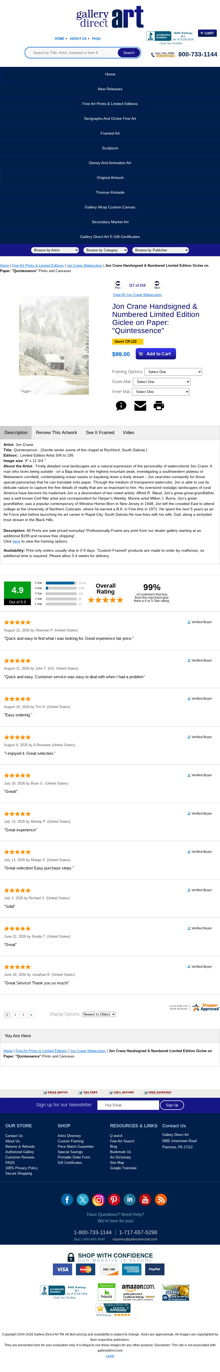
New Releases (110, 89)
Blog (113, 1146)
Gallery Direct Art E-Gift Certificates (110, 236)
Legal (110, 1356)
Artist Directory (69, 1136)
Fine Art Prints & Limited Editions (110, 104)
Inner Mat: (122, 391)
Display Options (64, 1014)
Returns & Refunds (20, 1146)
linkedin (130, 1199)
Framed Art (110, 133)
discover (108, 1269)
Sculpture (110, 148)
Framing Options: (128, 371)
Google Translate (123, 1168)
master (85, 1269)
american (131, 1269)
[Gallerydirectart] (110, 15)
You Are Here (18, 1035)
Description (16, 432)
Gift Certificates (70, 1163)
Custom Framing (70, 1141)
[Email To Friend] (140, 411)
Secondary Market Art (110, 222)
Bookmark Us (120, 1152)
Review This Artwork (56, 432)
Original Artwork (110, 177)
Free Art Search (122, 1141)
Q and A (116, 1136)
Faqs (96, 39)
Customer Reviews (20, 1157)
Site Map (117, 1163)
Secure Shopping (18, 1173)
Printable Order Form (74, 1157)
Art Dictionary (120, 1157)
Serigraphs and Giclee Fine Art (110, 118)
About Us (78, 39)
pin (114, 1199)
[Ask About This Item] (121, 411)
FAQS (10, 1163)
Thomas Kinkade (110, 192)
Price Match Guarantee (76, 1146)
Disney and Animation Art (110, 163)
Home (59, 39)
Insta (98, 1200)
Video (128, 432)
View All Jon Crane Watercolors (137, 295)
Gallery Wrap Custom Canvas (110, 207)
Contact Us (14, 1136)
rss (161, 1199)
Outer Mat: (122, 381)
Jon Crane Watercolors (84, 265)
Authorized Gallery (19, 1152)
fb (67, 1199)
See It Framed (100, 432)
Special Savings (70, 1152)
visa (62, 1269)
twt (83, 1199)
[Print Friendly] (159, 411)
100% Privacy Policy (21, 1168)
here (16, 541)
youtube (145, 1199)
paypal (154, 1269)
